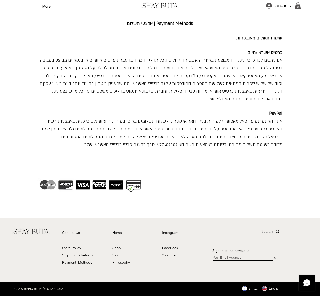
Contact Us (71, 232)
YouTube (169, 255)
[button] (298, 5)
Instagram (170, 232)
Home (117, 232)
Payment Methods (77, 262)
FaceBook (170, 248)
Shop (116, 248)
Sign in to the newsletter (232, 250)
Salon (117, 255)
